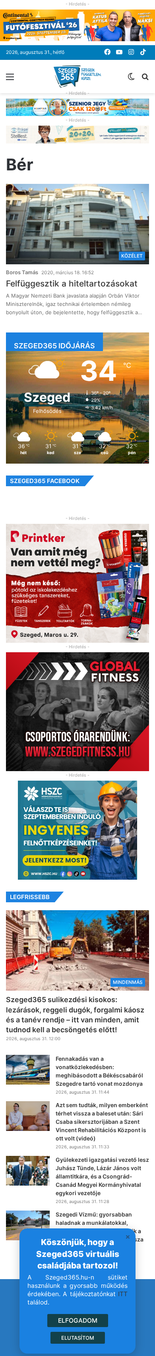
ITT (123, 1294)
